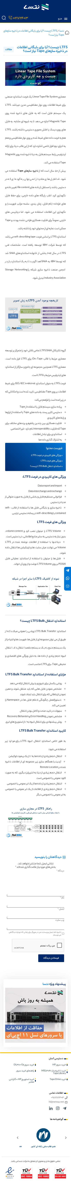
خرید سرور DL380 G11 (24, 1065)
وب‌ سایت (59, 920)
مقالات (8, 50)
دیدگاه (60, 871)
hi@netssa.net (56, 1102)
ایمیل (61, 909)
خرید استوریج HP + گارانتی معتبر (21, 1080)
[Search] (4, 18)
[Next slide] (17, 1137)
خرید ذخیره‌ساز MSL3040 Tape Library (53, 1072)
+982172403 (57, 1097)
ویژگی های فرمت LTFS (51, 461)
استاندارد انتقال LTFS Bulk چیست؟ (45, 466)
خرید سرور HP (59, 1065)
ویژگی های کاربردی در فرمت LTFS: (46, 455)
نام (62, 898)
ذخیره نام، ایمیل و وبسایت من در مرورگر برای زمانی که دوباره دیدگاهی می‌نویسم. (35, 933)
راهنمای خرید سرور (25, 1071)
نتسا (61, 31)
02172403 (20, 18)
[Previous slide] (66, 1137)
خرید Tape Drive (58, 1079)
